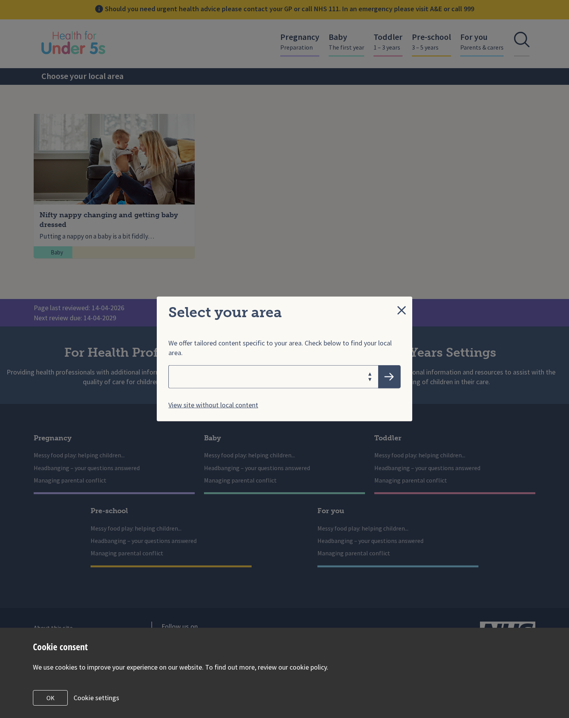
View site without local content (213, 404)
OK (50, 698)
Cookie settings (96, 697)
